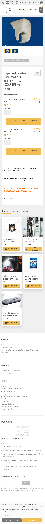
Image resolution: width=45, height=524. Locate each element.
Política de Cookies (8, 401)
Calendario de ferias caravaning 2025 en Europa (20, 460)
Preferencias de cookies (9, 409)
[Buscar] (10, 10)
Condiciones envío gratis (9, 406)
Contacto (4, 352)
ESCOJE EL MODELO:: (11, 94)
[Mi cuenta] (36, 10)
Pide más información (18, 61)
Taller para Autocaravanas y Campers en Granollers (19, 350)
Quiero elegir (7, 515)
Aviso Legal (5, 399)
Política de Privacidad (8, 391)
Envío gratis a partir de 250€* (29, 3)
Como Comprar (6, 345)
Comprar (13, 249)
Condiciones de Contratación (11, 389)
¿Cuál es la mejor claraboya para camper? (18, 450)
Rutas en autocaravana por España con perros (19, 467)
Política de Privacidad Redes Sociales (14, 396)
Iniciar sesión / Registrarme (11, 371)
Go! (25, 483)
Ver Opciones (35, 249)
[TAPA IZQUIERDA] (15, 51)
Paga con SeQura (7, 404)
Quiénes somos (6, 347)
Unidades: (7, 108)
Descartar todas (12, 520)
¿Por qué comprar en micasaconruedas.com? (17, 394)
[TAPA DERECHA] (7, 51)
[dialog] (22, 513)
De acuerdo (32, 520)
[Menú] (4, 10)
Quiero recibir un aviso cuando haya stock (23, 121)
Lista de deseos (6, 373)
